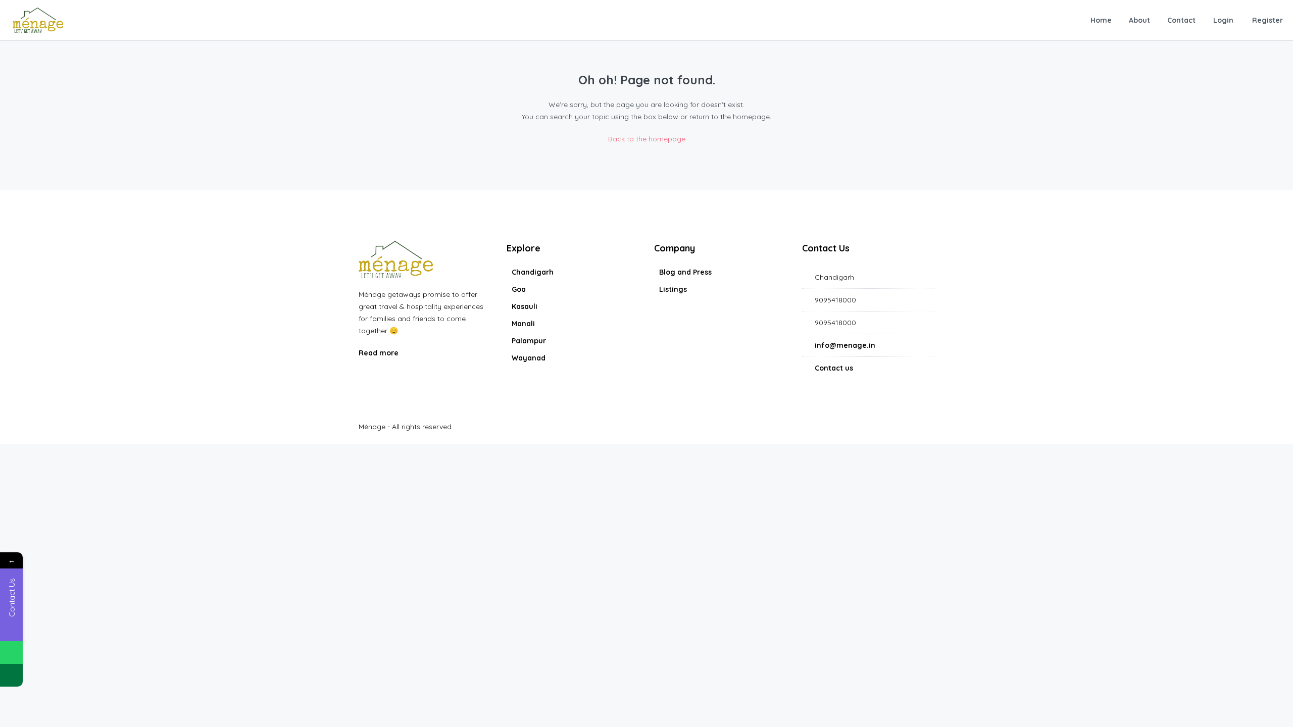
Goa (519, 289)
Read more (380, 352)
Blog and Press (685, 272)
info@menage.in (845, 345)
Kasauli (524, 306)
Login (1223, 20)
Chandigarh (533, 272)
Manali (523, 323)
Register (1267, 20)
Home (1101, 20)
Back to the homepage (646, 138)
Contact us (834, 368)
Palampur (529, 340)
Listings (673, 289)
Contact (1181, 20)
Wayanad (528, 357)
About (1139, 20)
